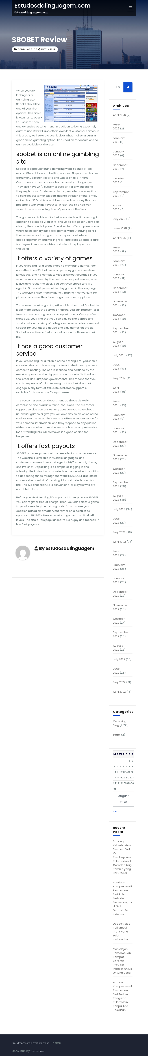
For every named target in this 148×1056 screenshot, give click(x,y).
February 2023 (119, 567)
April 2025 (119, 238)
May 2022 (119, 682)
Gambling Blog (28, 49)
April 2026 (119, 115)
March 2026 (117, 126)
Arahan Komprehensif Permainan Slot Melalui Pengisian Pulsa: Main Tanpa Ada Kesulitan (122, 996)
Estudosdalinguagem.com (52, 5)
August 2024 (118, 344)
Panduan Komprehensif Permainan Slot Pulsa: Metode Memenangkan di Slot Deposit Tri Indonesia (123, 898)
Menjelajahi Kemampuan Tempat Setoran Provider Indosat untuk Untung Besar (122, 961)
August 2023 (118, 498)
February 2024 (119, 417)
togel (116, 735)
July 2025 (119, 219)
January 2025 (118, 276)
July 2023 (119, 509)
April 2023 (119, 542)
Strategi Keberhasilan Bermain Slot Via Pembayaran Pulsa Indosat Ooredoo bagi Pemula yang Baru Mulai (122, 857)
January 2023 (118, 580)
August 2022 (118, 648)
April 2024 (116, 390)
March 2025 (117, 249)
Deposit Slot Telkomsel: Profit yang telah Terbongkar (121, 931)
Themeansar (37, 1051)
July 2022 (119, 659)
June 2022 (116, 671)
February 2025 (119, 263)
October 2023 (119, 471)
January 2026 (118, 153)
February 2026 (119, 140)
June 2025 (120, 228)
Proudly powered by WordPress (31, 1043)
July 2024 (119, 355)
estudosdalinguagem (69, 548)
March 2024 (117, 403)
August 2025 (118, 207)
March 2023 (117, 553)
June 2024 (116, 367)
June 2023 (116, 521)
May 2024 (119, 378)
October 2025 (119, 180)
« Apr (116, 811)
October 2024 (119, 317)
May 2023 (119, 532)
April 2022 (119, 692)
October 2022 (119, 621)
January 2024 (118, 430)
